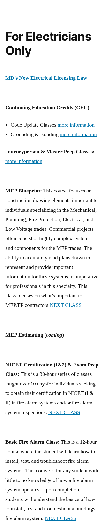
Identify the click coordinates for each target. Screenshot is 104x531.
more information (76, 125)
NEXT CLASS (66, 305)
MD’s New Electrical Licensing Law (46, 78)
